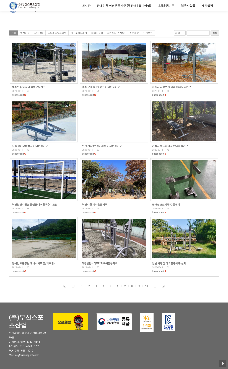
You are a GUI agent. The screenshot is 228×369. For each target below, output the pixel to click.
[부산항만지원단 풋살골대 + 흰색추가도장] (44, 179)
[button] (18, 95)
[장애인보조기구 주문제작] (184, 179)
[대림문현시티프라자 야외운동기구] (114, 238)
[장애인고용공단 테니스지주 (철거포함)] (44, 238)
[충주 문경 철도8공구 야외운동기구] (114, 62)
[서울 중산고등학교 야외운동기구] (44, 121)
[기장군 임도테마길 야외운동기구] (184, 121)
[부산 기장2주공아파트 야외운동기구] (114, 121)
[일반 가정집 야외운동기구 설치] (184, 238)
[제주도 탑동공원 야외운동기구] (44, 62)
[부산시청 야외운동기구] (114, 179)
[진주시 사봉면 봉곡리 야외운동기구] (184, 62)
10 (146, 286)
